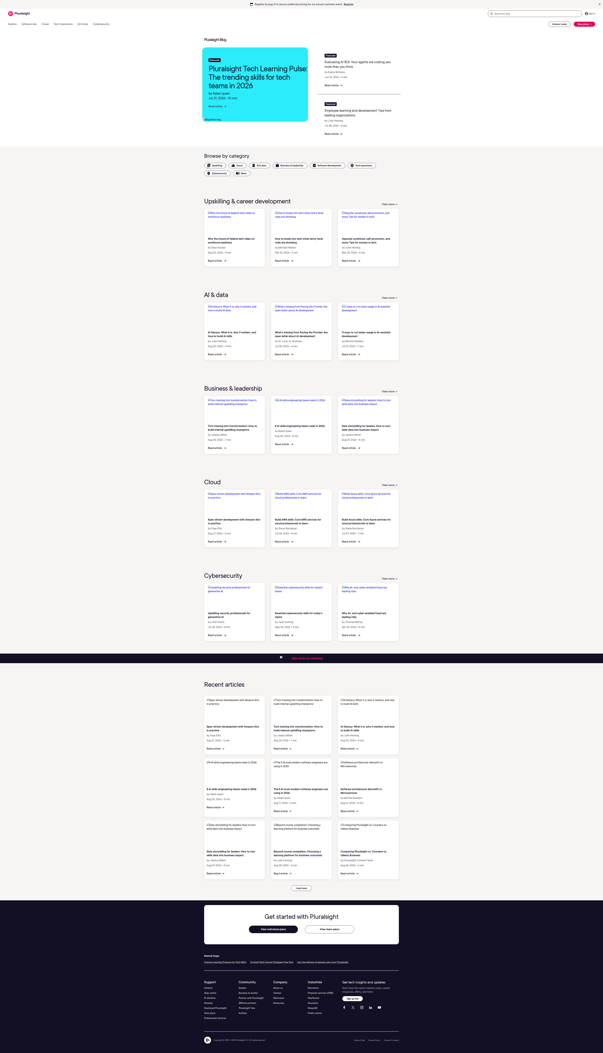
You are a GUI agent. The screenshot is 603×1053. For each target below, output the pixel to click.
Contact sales (559, 24)
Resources (278, 1003)
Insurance (313, 1003)
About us (278, 988)
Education (313, 988)
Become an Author (248, 993)
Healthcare (313, 998)
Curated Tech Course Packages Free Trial (271, 962)
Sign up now (353, 998)
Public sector (315, 1013)
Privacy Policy (374, 1040)
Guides (242, 988)
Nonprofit (313, 1008)
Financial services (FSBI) (320, 993)
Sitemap (208, 1003)
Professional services (215, 1018)
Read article (216, 106)
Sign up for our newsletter (307, 658)
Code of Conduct (391, 1040)
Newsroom (278, 998)
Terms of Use (359, 1040)
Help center (210, 993)
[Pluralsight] (19, 13)
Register (348, 4)
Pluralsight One (247, 1008)
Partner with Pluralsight (251, 998)
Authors (243, 1013)
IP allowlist (210, 998)
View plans (209, 1013)
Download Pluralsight (215, 1008)
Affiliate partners (247, 1003)
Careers (277, 993)
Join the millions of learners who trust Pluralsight (322, 962)
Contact (208, 988)
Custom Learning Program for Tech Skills (225, 962)
